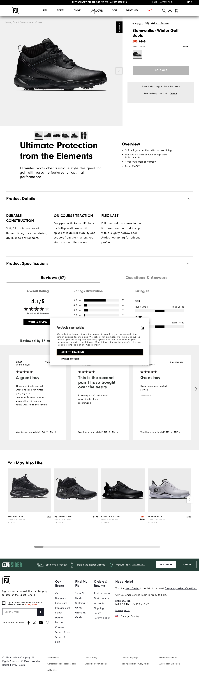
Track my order (102, 593)
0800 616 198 (122, 601)
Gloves (77, 10)
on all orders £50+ (90, 2)
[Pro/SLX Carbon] (123, 511)
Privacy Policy (30, 605)
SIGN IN (187, 564)
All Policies (52, 670)
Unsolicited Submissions (96, 663)
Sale (149, 10)
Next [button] (119, 71)
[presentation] (53, 278)
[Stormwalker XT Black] (61, 71)
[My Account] (170, 10)
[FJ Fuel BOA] (169, 511)
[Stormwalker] (29, 511)
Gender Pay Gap (130, 657)
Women (61, 10)
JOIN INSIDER (165, 564)
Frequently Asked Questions (181, 588)
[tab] (176, 10)
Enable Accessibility (162, 2)
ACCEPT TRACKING (72, 352)
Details (173, 93)
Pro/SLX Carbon (110, 516)
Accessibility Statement (169, 663)
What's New (132, 10)
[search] (164, 10)
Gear (114, 10)
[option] (61, 71)
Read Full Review (38, 405)
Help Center (132, 588)
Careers (59, 627)
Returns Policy (102, 618)
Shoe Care (61, 603)
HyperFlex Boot (63, 516)
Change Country (130, 616)
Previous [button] (3, 71)
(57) (147, 23)
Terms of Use (62, 632)
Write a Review (160, 23)
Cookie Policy (91, 657)
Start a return (101, 598)
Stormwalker (15, 516)
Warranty (99, 603)
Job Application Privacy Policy (135, 663)
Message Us (122, 610)
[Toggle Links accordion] (63, 583)
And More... (138, 564)
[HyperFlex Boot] (76, 511)
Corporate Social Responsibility (61, 663)
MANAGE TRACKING (70, 359)
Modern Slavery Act (168, 657)
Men (45, 10)
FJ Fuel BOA (155, 516)
